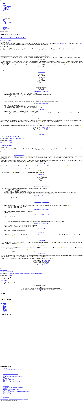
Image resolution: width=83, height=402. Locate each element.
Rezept (23, 138)
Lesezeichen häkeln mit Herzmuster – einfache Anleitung (14, 371)
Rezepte (6, 8)
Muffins (19, 138)
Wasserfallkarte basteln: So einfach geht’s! (11, 389)
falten (25, 273)
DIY (4, 4)
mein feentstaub (6, 383)
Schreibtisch (33, 273)
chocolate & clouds (45, 132)
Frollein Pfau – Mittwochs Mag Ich (13, 136)
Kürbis (16, 138)
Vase (41, 273)
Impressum (26, 399)
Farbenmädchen (6, 378)
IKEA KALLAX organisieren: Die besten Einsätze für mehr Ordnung (16, 391)
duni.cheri (5, 377)
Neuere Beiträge (3, 280)
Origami (28, 273)
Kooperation (11, 399)
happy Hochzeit (3, 270)
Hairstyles (7, 9)
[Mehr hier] (41, 290)
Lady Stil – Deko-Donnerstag (6, 271)
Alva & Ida (5, 368)
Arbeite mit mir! (6, 11)
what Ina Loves (6, 395)
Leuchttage (5, 382)
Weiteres (4, 5)
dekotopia (5, 375)
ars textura (5, 370)
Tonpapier (38, 273)
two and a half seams (7, 394)
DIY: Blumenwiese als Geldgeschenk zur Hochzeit (12, 387)
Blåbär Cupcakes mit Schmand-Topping (10, 374)
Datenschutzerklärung (18, 399)
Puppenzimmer (6, 386)
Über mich (5, 10)
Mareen (11, 43)
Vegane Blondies (6, 397)
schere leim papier (6, 390)
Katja (76, 68)
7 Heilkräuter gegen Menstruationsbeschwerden (12, 369)
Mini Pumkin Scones (46, 128)
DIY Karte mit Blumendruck (8, 379)
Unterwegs (7, 7)
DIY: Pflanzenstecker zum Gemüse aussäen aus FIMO (13, 385)
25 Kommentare (9, 140)
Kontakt (4, 12)
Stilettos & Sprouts (6, 392)
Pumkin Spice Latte (60, 43)
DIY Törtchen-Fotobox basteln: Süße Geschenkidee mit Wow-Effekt (16, 381)
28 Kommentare (9, 275)
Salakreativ (5, 388)
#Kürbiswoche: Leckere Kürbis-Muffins (13, 38)
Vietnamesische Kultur (9, 6)
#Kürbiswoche (11, 273)
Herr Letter (5, 380)
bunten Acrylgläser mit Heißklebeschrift (73, 153)
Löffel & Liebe (34, 125)
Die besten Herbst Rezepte (8, 393)
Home (4, 3)
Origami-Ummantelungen (19, 155)
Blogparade (12, 138)
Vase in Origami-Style (7, 143)
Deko (21, 273)
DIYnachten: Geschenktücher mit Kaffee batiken (12, 376)
